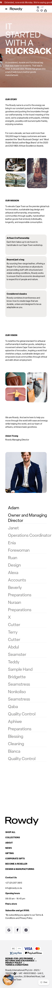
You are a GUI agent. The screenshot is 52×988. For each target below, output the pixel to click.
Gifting (9, 853)
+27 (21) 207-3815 (13, 883)
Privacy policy (13, 963)
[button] (8, 979)
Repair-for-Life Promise (19, 959)
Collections (12, 838)
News (8, 848)
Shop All (10, 832)
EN (38, 7)
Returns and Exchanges (19, 961)
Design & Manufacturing (19, 869)
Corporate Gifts (15, 859)
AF (42, 7)
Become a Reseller (16, 864)
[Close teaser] (14, 973)
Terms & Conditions (16, 965)
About (9, 843)
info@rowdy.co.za (13, 888)
